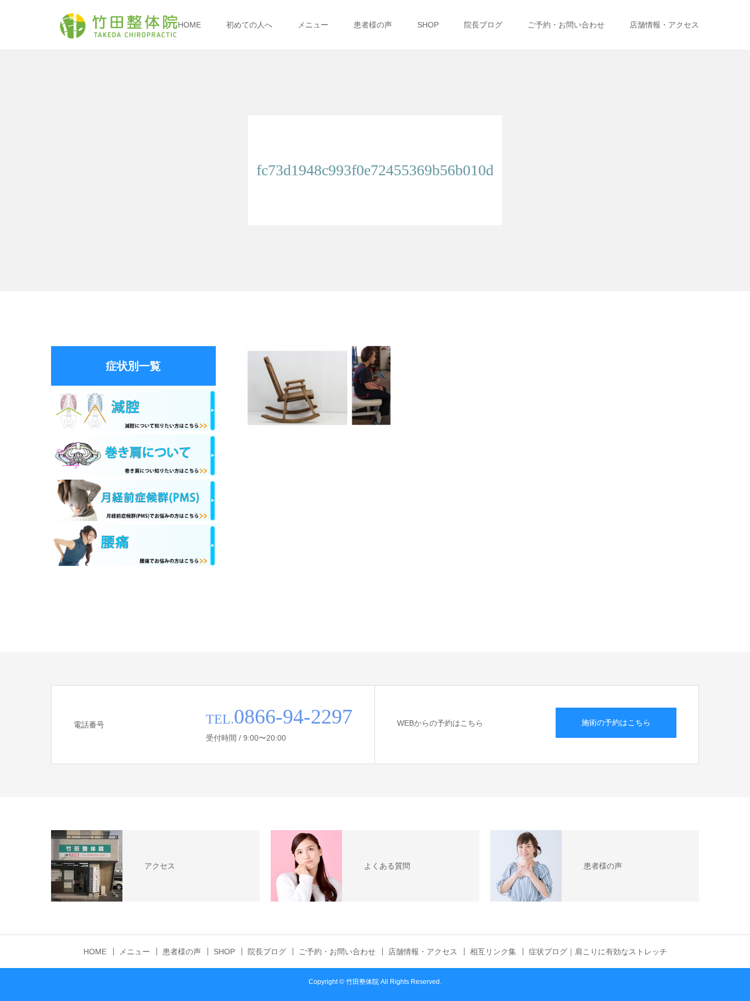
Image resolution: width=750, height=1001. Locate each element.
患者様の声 (373, 24)
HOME (189, 24)
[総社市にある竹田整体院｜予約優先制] (118, 24)
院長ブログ (483, 24)
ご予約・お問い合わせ (566, 24)
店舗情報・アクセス (664, 24)
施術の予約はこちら (616, 722)
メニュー (313, 24)
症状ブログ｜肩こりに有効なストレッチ (598, 951)
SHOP (428, 24)
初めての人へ (249, 24)
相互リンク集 (493, 951)
